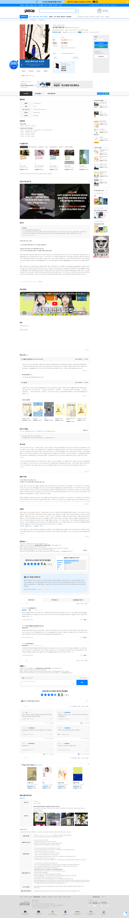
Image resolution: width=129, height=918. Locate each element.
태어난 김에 (63, 67)
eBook (55, 58)
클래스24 (63, 16)
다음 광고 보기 (108, 13)
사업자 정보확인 (60, 905)
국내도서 (26, 19)
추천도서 (102, 16)
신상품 (34, 16)
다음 (29, 604)
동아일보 (33, 133)
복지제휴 (64, 896)
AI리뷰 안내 (41, 577)
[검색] (76, 11)
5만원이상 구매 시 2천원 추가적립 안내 (75, 48)
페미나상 (35, 131)
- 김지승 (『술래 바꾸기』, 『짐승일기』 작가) (31, 526)
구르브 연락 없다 (53, 166)
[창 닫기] (73, 62)
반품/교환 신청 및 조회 (43, 835)
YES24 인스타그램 (99, 897)
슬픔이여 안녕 (76, 782)
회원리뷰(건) (66, 32)
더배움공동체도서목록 (99, 224)
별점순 (86, 603)
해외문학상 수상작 (29, 131)
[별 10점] (32, 677)
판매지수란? (76, 32)
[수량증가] (104, 39)
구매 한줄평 (73, 706)
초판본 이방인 (61, 782)
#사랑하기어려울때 (68, 147)
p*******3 (31, 645)
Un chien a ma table (84, 30)
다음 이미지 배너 (88, 201)
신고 (42, 610)
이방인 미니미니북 (103, 164)
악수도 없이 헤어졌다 (39, 166)
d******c (82, 738)
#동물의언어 (41, 147)
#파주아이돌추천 (23, 147)
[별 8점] (30, 677)
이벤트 (37, 16)
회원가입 (93, 5)
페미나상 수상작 (31, 75)
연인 (43, 782)
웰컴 (21, 19)
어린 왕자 (101, 137)
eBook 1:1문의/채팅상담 (103, 903)
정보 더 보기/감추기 (61, 32)
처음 (23, 604)
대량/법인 (107, 16)
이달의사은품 (92, 16)
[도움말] (58, 43)
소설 (95, 195)
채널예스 (51, 16)
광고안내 (55, 896)
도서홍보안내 (50, 896)
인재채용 (25, 896)
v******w (46, 754)
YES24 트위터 (97, 897)
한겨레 (32, 134)
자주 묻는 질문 (98, 906)
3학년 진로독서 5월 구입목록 (100, 210)
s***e (83, 723)
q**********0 (82, 754)
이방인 (101, 112)
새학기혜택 (79, 16)
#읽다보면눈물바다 (53, 147)
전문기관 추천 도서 (29, 129)
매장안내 (45, 16)
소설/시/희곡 (33, 19)
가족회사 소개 (104, 897)
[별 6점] (28, 677)
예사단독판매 (86, 16)
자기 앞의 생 (102, 129)
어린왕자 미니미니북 (81, 418)
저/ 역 (58, 30)
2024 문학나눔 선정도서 (47, 129)
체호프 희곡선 (67, 166)
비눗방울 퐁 (82, 166)
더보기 (106, 100)
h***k (30, 627)
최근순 (78, 603)
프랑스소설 (41, 19)
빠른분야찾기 (24, 16)
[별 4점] (26, 677)
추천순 (82, 603)
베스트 (30, 16)
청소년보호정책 (44, 896)
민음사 (66, 30)
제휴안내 (60, 896)
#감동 (46, 147)
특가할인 (98, 16)
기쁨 (45, 418)
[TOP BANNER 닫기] (127, 2)
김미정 (61, 30)
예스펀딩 (58, 16)
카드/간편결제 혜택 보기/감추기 (74, 53)
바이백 (41, 16)
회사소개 (21, 896)
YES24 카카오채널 (93, 897)
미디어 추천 (27, 133)
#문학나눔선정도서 (33, 147)
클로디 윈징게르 (56, 30)
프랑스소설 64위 (85, 32)
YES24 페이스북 (95, 897)
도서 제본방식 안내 (36, 106)
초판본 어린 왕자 (25, 418)
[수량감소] (98, 39)
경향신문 (33, 136)
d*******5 (46, 738)
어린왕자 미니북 (58, 418)
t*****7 (32, 610)
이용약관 (30, 896)
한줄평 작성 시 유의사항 (87, 678)
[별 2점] (25, 677)
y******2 (96, 221)
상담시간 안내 (105, 906)
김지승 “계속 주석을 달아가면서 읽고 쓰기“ (33, 377)
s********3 (97, 208)
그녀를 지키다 (30, 782)
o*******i (46, 723)
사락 (55, 16)
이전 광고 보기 (107, 13)
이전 (25, 604)
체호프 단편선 (23, 166)
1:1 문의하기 (91, 906)
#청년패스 (61, 147)
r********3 (96, 193)
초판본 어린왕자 (103, 121)
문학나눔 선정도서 (37, 129)
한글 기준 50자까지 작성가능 (29, 681)
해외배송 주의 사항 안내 (101, 51)
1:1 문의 (50, 835)
